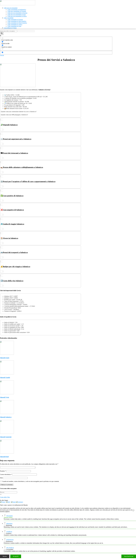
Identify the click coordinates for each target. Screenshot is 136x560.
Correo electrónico (6, 474)
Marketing (9, 523)
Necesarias (9, 515)
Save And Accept (128, 556)
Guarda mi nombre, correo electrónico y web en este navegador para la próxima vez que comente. (30, 481)
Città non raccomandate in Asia (16, 14)
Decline (5, 556)
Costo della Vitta (5, 497)
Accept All (15, 556)
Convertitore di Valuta (10, 28)
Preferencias (10, 539)
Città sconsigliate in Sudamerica (16, 9)
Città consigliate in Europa (15, 19)
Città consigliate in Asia (14, 26)
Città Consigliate (8, 18)
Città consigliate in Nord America (17, 23)
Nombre (3, 471)
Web (1, 478)
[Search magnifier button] (2, 33)
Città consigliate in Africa (14, 24)
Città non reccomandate (10, 8)
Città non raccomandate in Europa (17, 13)
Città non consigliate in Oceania (16, 11)
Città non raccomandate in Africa (17, 16)
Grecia (2, 55)
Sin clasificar (10, 547)
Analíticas (9, 531)
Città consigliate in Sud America (16, 21)
